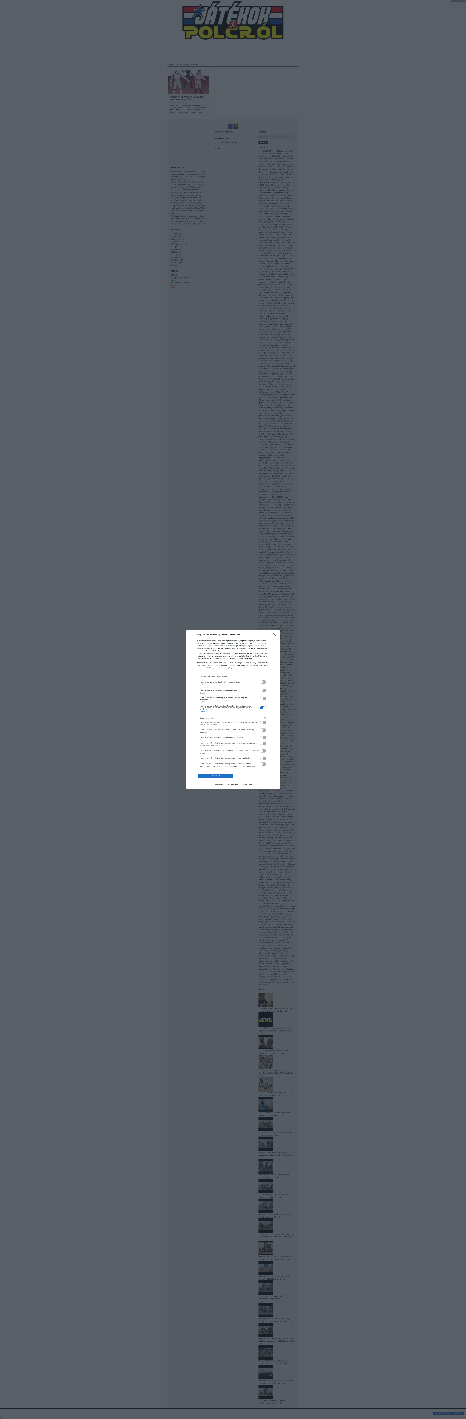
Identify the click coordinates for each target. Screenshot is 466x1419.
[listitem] (233, 676)
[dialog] (233, 709)
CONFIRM (215, 776)
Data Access (233, 784)
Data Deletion (219, 784)
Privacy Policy (246, 784)
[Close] (275, 635)
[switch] (263, 682)
